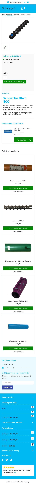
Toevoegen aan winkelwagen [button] (18, 188)
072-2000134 (25, 2)
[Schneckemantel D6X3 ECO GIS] (8, 131)
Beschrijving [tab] (5, 93)
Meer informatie (18, 191)
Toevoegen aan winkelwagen (13, 81)
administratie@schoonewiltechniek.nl (28, 2)
